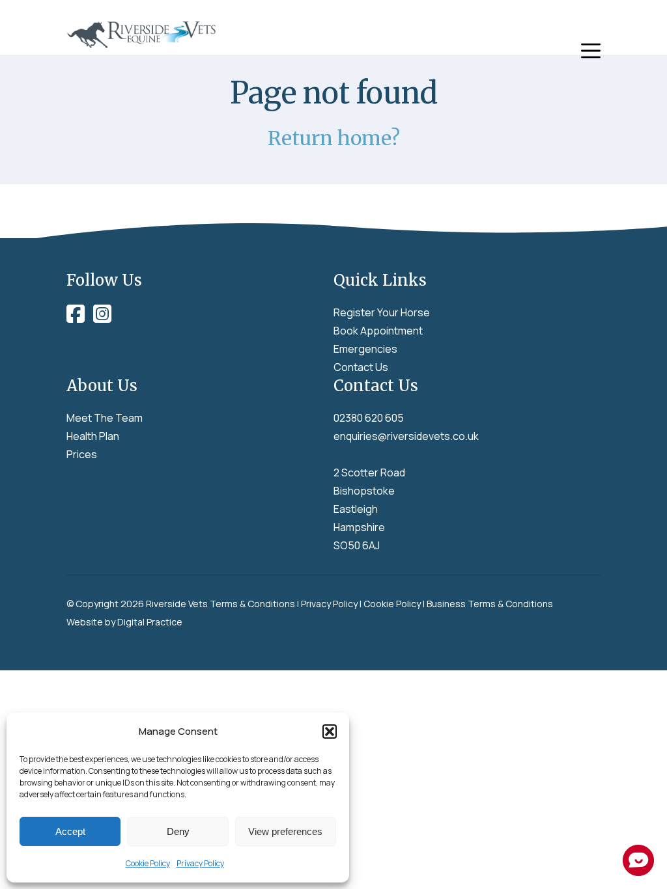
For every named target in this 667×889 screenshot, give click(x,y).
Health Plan (92, 436)
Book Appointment (378, 330)
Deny (178, 831)
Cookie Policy (148, 863)
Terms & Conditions (252, 603)
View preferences (285, 831)
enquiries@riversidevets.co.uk (406, 436)
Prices (81, 454)
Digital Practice (149, 622)
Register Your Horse (382, 312)
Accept (70, 831)
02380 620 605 (369, 418)
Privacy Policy (200, 863)
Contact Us (361, 367)
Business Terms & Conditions (490, 603)
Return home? (334, 138)
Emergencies (365, 349)
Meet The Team (104, 418)
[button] (329, 731)
